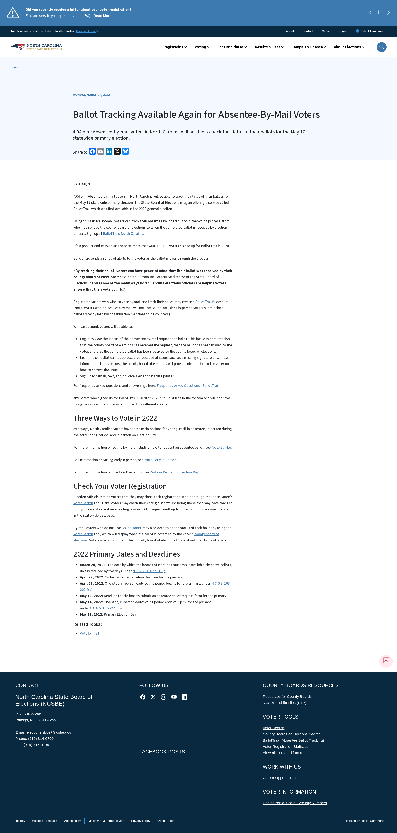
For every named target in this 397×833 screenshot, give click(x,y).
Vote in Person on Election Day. (175, 472)
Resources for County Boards (287, 697)
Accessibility (72, 820)
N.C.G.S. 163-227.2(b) (106, 608)
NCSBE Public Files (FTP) (284, 703)
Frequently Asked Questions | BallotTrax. (188, 385)
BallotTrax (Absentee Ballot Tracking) (293, 740)
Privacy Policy (141, 820)
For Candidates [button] (230, 47)
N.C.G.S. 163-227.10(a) (149, 571)
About (290, 31)
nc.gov (342, 31)
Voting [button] (200, 47)
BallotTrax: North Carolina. (123, 233)
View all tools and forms (282, 753)
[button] (382, 47)
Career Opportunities (280, 778)
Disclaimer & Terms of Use (106, 820)
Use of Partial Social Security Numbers (295, 803)
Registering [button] (173, 47)
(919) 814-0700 (41, 738)
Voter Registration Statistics (285, 747)
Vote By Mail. (222, 447)
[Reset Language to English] (357, 31)
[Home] (36, 42)
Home (14, 67)
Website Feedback (44, 820)
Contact (308, 31)
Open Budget (166, 820)
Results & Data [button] (267, 47)
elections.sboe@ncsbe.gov (49, 732)
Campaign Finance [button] (307, 47)
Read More (102, 15)
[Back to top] (386, 661)
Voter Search (83, 503)
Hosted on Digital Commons (365, 820)
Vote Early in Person (160, 459)
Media (326, 31)
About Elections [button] (347, 47)
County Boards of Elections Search (291, 734)
